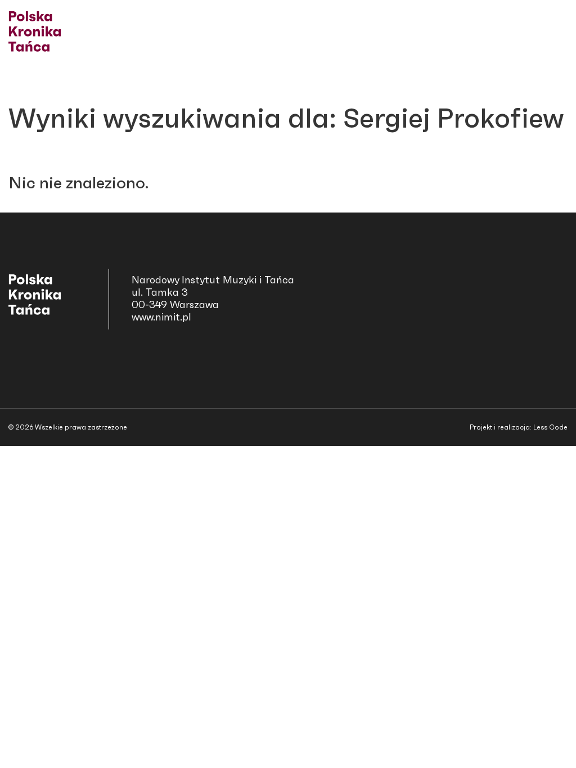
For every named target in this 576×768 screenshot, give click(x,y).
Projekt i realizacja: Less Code (519, 427)
